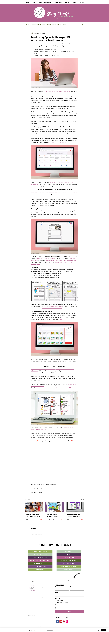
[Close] (107, 630)
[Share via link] (41, 488)
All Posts (27, 24)
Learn (42, 593)
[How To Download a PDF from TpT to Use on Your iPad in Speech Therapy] (34, 507)
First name (57, 586)
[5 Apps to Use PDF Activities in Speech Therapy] (54, 507)
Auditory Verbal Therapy (38, 24)
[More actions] (77, 33)
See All (82, 499)
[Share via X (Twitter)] (34, 488)
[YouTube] (60, 621)
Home (42, 585)
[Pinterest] (64, 621)
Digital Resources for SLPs (54, 24)
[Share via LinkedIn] (38, 488)
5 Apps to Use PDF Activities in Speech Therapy (52, 515)
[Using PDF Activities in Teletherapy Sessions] (75, 507)
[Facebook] (57, 621)
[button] (82, 24)
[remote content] (54, 462)
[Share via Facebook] (31, 488)
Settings (97, 630)
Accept (103, 630)
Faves (42, 595)
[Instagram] (67, 621)
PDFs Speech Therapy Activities (37, 484)
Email (56, 592)
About (42, 597)
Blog (42, 587)
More (64, 24)
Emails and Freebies (45, 589)
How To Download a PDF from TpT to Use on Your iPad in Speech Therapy (33, 515)
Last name (72, 586)
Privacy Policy (50, 630)
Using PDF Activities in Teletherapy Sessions (73, 515)
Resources (43, 591)
